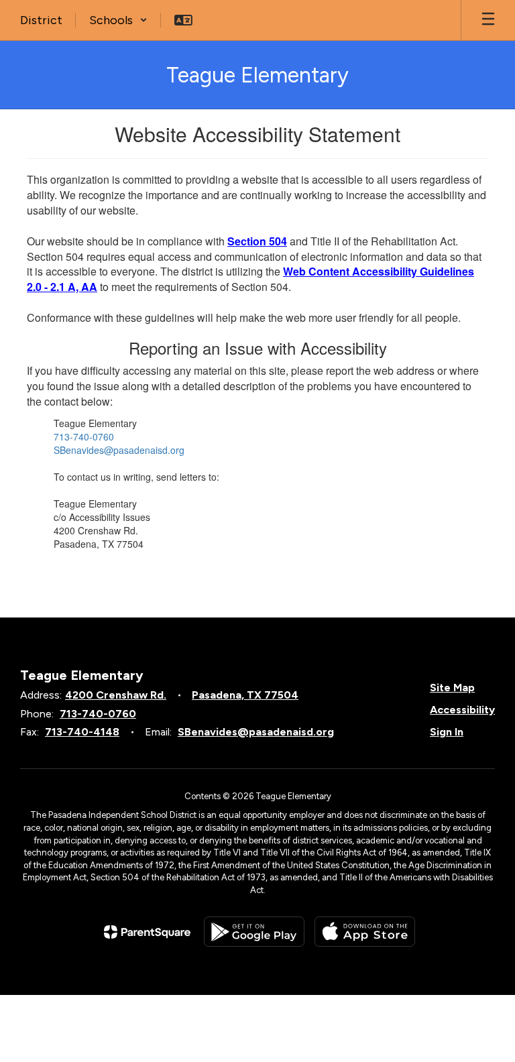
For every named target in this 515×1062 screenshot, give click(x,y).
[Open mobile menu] (488, 20)
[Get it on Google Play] (254, 932)
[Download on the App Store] (364, 932)
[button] (118, 20)
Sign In (446, 731)
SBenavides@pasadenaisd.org (119, 450)
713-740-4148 (82, 731)
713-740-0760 (84, 436)
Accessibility (462, 709)
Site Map (452, 687)
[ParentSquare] (147, 932)
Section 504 (257, 241)
